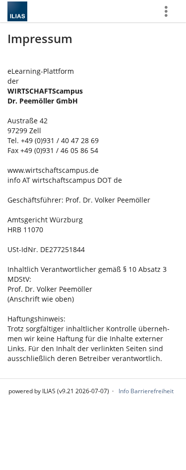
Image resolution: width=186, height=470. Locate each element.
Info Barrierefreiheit (146, 391)
